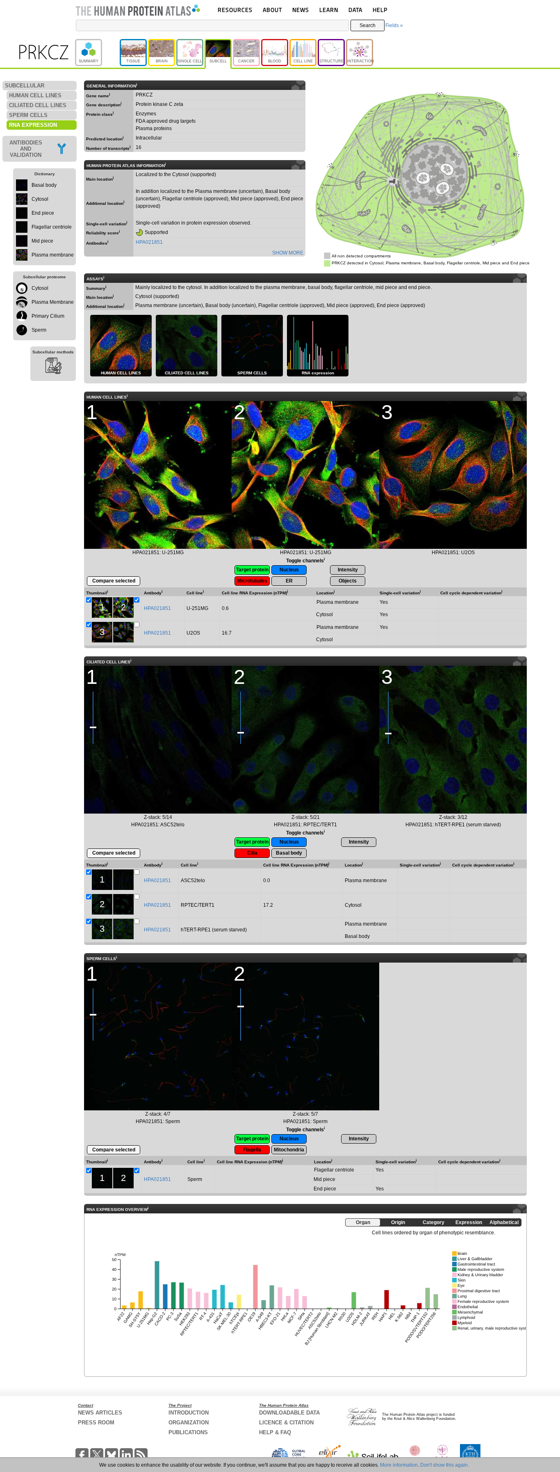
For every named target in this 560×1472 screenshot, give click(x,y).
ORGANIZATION (188, 1422)
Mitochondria (289, 1150)
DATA (355, 9)
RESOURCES (235, 9)
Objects (348, 581)
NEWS (300, 9)
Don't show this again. (444, 1465)
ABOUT (272, 9)
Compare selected (113, 581)
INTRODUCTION (188, 1413)
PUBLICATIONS (188, 1432)
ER (289, 581)
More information (399, 1465)
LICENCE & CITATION (286, 1422)
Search (368, 25)
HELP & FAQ (275, 1432)
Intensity (348, 570)
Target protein (252, 570)
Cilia (252, 853)
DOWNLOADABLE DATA (289, 1413)
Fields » (394, 25)
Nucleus (289, 570)
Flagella (252, 1150)
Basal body (289, 853)
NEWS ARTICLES (100, 1413)
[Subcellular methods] (53, 367)
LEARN (328, 9)
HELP (380, 9)
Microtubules (252, 581)
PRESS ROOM (96, 1422)
